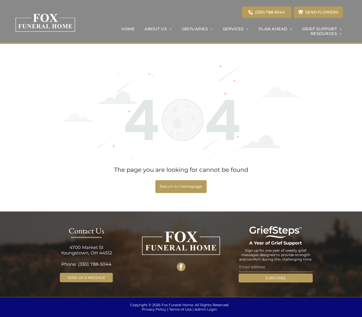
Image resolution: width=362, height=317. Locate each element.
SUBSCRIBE (275, 278)
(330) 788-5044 (94, 264)
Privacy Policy (154, 309)
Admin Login (206, 309)
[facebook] (181, 267)
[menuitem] (128, 29)
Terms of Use (180, 309)
